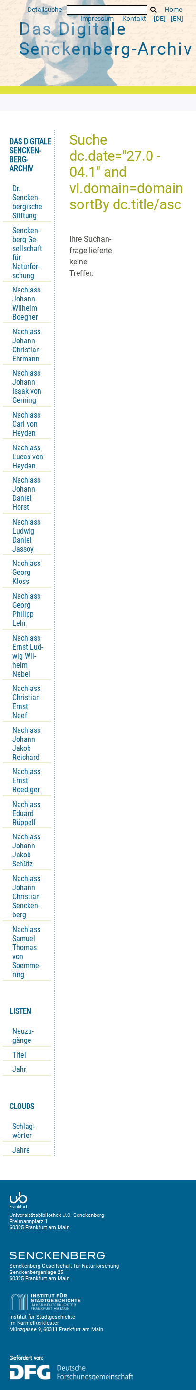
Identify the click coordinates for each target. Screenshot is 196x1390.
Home (173, 10)
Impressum (97, 19)
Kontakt (134, 19)
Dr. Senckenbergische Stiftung (27, 202)
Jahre (21, 1150)
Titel (19, 1055)
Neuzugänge (23, 1036)
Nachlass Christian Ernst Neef (26, 702)
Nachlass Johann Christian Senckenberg (26, 896)
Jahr (19, 1069)
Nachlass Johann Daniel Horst (26, 494)
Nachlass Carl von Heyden (26, 423)
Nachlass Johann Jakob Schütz (26, 850)
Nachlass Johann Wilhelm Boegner (26, 303)
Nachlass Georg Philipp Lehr (26, 610)
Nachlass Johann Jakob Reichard (26, 744)
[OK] (153, 9)
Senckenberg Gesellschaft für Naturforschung (27, 253)
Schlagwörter (23, 1131)
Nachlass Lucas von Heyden (27, 456)
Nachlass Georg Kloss (26, 572)
